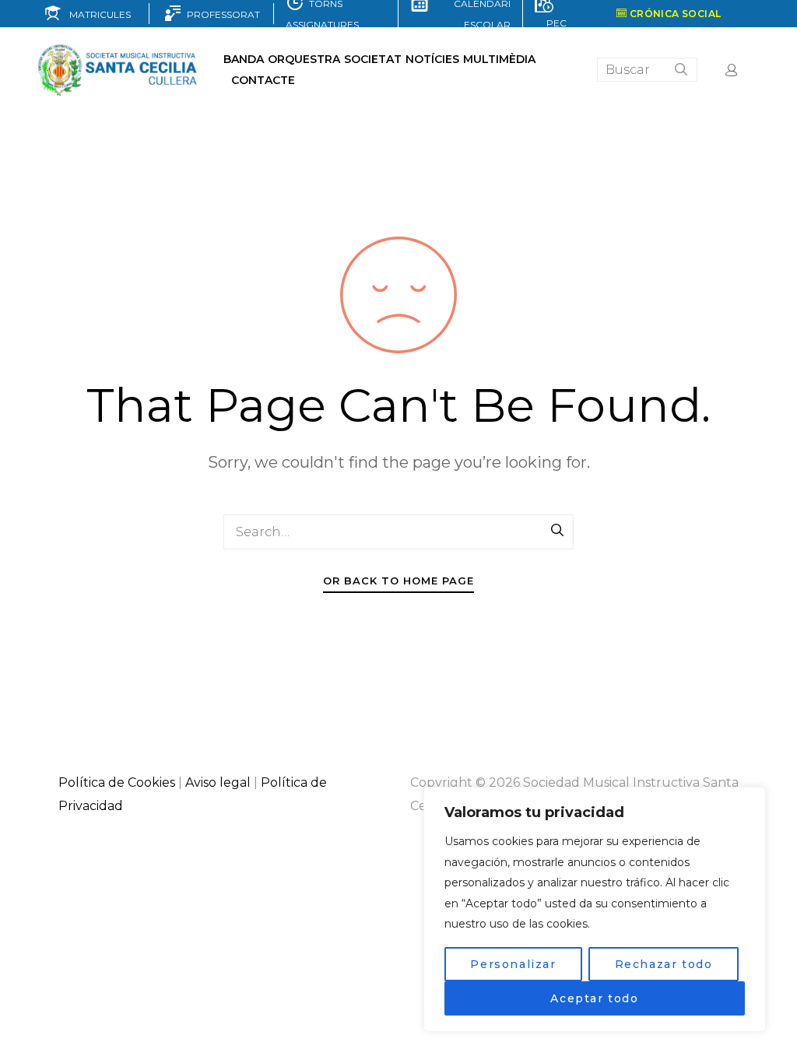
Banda (243, 59)
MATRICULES (96, 14)
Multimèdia (499, 59)
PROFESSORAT (221, 14)
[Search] (558, 531)
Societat (373, 59)
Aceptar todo (594, 998)
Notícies (432, 59)
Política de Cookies (116, 782)
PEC (554, 23)
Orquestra (304, 59)
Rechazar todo (664, 964)
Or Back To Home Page (398, 580)
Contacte (263, 80)
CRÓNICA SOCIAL (674, 13)
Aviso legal (218, 782)
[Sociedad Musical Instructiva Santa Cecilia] (118, 69)
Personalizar (513, 964)
